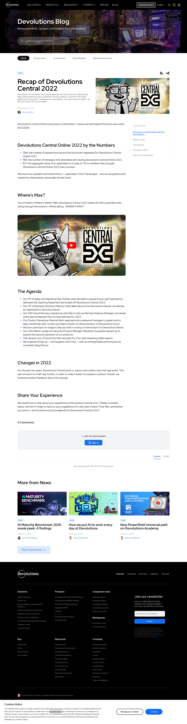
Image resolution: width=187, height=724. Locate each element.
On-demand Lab (61, 666)
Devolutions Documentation (65, 648)
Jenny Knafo (27, 112)
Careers (95, 655)
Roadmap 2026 (60, 620)
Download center (146, 5)
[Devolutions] (12, 5)
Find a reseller (23, 655)
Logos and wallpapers (100, 680)
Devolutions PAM (61, 608)
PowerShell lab (79, 58)
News (20, 73)
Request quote (23, 652)
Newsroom (96, 677)
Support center (60, 644)
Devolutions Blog (43, 21)
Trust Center (97, 669)
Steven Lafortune (81, 538)
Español (154, 574)
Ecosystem (96, 652)
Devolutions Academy (63, 655)
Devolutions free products (64, 617)
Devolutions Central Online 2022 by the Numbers (148, 133)
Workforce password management (30, 610)
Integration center (24, 624)
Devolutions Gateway (100, 604)
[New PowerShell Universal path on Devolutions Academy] (144, 504)
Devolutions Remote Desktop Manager (69, 597)
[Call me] (174, 5)
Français (131, 574)
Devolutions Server (99, 627)
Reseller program (99, 659)
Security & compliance (101, 673)
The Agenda (138, 145)
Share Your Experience (143, 155)
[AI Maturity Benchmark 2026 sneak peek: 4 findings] (42, 504)
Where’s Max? (139, 140)
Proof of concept (24, 628)
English (120, 574)
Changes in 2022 (140, 150)
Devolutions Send (99, 597)
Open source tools (99, 611)
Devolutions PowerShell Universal (67, 601)
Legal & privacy (98, 666)
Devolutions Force (61, 662)
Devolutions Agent (99, 601)
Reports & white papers (63, 673)
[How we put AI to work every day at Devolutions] (93, 504)
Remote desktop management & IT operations (30, 605)
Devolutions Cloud (99, 623)
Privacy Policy (158, 635)
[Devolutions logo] (28, 574)
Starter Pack (22, 601)
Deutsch (143, 574)
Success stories (60, 669)
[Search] (169, 5)
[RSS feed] (161, 73)
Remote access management (28, 617)
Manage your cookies (130, 712)
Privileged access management (29, 614)
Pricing (20, 648)
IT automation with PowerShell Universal (32, 621)
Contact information (100, 644)
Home (23, 58)
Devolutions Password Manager (66, 604)
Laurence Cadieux (30, 538)
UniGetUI (58, 611)
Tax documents (98, 662)
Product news (40, 58)
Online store (22, 644)
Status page (59, 677)
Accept (154, 712)
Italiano (165, 574)
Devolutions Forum (62, 652)
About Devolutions (99, 648)
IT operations (59, 58)
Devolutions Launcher (101, 608)
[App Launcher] (179, 5)
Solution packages (24, 597)
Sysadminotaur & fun (102, 58)
